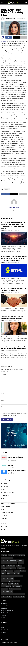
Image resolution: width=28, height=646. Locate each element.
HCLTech (12, 576)
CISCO (3, 565)
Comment (4, 374)
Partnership (4, 588)
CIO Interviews (5, 495)
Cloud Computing (11, 565)
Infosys (11, 578)
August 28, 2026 (14, 230)
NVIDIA (16, 583)
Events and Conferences (8, 504)
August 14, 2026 (14, 350)
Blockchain (21, 563)
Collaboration (5, 568)
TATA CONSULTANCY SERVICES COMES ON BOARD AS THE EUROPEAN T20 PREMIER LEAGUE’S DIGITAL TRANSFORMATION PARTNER (14, 258)
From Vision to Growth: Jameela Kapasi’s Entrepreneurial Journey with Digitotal (12, 318)
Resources (4, 518)
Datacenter (4, 501)
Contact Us (3, 632)
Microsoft (4, 583)
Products (4, 515)
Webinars (9, 596)
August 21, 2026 (14, 320)
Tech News (4, 527)
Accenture (4, 555)
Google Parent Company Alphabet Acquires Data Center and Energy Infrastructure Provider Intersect (16, 457)
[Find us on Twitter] (3, 640)
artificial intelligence (7, 558)
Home (2, 6)
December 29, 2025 (12, 460)
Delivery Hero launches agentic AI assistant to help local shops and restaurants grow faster (13, 348)
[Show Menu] (2, 2)
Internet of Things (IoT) (7, 581)
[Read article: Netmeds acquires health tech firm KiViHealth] (4, 465)
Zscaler (22, 596)
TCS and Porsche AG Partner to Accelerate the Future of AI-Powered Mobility (13, 289)
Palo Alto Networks (6, 586)
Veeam (3, 596)
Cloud (3, 498)
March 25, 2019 (12, 467)
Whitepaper (16, 596)
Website (3, 407)
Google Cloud (5, 576)
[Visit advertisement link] (14, 435)
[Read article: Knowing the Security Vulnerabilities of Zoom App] (4, 472)
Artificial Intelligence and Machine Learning (12, 560)
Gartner (9, 573)
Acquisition (4, 484)
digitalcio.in (6, 642)
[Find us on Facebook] (1, 640)
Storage (3, 524)
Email (3, 400)
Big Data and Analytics (11, 563)
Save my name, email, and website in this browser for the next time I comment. (15, 414)
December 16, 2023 (21, 18)
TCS (17, 594)
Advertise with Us (5, 630)
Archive (3, 489)
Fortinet (3, 573)
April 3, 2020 (11, 473)
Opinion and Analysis (7, 512)
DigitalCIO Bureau (10, 18)
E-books (16, 570)
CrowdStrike (13, 568)
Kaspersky (17, 581)
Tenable (22, 594)
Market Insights (6, 507)
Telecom (3, 529)
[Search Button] (26, 2)
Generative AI (16, 573)
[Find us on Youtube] (7, 640)
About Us (3, 627)
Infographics (5, 578)
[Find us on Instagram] (5, 640)
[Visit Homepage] (14, 2)
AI (16, 555)
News (2, 509)
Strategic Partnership (7, 591)
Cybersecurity (21, 568)
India (21, 576)
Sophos (18, 588)
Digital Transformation (7, 570)
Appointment (7, 6)
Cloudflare (19, 565)
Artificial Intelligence (7, 492)
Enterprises (22, 570)
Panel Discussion (17, 586)
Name (3, 393)
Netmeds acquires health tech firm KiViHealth (16, 464)
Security (3, 521)
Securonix (3, 41)
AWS (3, 563)
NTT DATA (10, 583)
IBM (17, 576)
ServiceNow (12, 588)
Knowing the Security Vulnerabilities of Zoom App (17, 471)
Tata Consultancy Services (8, 594)
